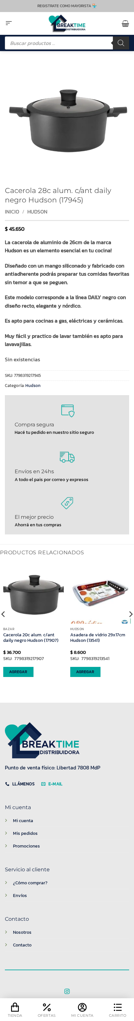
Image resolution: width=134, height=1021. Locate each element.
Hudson (37, 211)
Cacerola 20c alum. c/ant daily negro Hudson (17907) (31, 637)
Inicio (12, 211)
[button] (9, 23)
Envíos (20, 895)
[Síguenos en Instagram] (67, 992)
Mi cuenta (23, 820)
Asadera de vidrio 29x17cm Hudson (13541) (97, 637)
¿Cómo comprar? (30, 882)
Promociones (26, 846)
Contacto (22, 945)
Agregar (18, 672)
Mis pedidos (25, 833)
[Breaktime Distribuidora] (67, 23)
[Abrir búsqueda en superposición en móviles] (67, 42)
